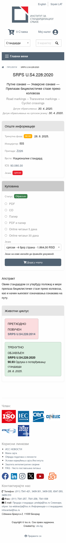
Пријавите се (34, 536)
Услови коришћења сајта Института (24, 460)
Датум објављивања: (25, 108)
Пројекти (12, 67)
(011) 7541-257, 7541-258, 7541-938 (29, 498)
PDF (11, 204)
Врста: (8, 158)
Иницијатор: (12, 143)
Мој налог (45, 32)
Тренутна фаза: (14, 136)
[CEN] (38, 416)
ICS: (7, 165)
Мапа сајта (11, 453)
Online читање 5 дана (22, 229)
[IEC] (24, 416)
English (42, 4)
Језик (8, 241)
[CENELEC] (53, 416)
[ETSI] (9, 430)
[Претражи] (56, 43)
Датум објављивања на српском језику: (25, 113)
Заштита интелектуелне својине (22, 464)
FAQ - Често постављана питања (23, 468)
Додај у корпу (34, 262)
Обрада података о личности (20, 456)
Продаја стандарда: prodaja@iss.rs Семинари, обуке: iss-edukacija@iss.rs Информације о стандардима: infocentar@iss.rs (32, 506)
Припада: (10, 150)
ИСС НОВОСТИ (13, 449)
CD (10, 210)
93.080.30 (16, 165)
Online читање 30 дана (23, 235)
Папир (13, 216)
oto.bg (39, 525)
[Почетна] (3, 67)
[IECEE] (24, 430)
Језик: (8, 173)
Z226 (20, 151)
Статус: (9, 196)
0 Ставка (21, 32)
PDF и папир (17, 223)
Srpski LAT (56, 4)
